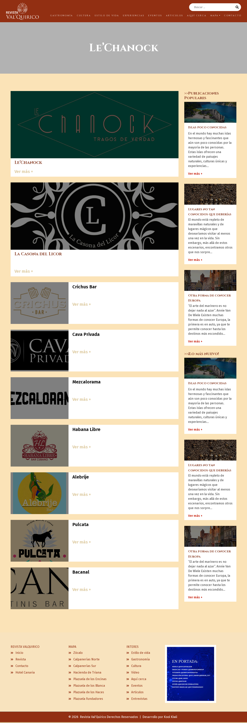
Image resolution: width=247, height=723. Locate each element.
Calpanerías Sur (84, 666)
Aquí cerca (138, 679)
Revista (20, 659)
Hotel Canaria (25, 672)
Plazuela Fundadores (88, 699)
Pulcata (80, 524)
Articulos (137, 692)
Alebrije (80, 477)
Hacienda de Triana (87, 672)
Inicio (19, 653)
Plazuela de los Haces (88, 692)
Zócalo (78, 653)
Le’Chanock (28, 162)
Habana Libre (86, 429)
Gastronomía (140, 659)
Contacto (21, 666)
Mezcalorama (86, 382)
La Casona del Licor (38, 254)
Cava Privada (86, 334)
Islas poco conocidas (207, 127)
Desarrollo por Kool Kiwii (159, 717)
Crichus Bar (84, 287)
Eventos (137, 685)
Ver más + (23, 171)
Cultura (136, 666)
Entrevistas (139, 699)
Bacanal (80, 572)
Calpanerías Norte (86, 659)
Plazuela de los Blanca (89, 685)
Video (135, 672)
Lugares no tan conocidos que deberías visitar (209, 214)
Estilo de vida (140, 653)
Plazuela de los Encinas (90, 679)
